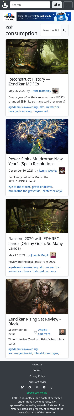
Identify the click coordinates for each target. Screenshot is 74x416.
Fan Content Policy (40, 401)
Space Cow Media (37, 392)
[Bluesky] (22, 387)
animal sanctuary (19, 271)
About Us (37, 364)
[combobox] (30, 4)
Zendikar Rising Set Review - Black (34, 321)
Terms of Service (37, 382)
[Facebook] (29, 387)
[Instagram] (37, 387)
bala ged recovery (19, 111)
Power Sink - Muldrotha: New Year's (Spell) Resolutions (35, 161)
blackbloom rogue (46, 353)
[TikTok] (51, 387)
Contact (37, 370)
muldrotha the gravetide (24, 191)
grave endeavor (42, 187)
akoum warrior (49, 107)
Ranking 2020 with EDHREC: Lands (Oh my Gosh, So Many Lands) (35, 243)
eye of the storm (19, 187)
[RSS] (44, 387)
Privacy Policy (37, 376)
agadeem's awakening (23, 107)
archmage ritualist (20, 353)
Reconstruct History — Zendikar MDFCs (29, 81)
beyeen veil (41, 111)
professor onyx (52, 191)
